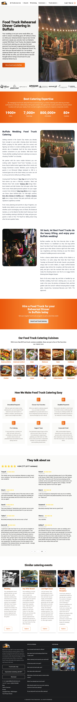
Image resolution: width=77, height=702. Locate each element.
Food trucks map (13, 666)
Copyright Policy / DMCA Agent (9, 691)
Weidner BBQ (24, 184)
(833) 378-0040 (14, 683)
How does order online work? (34, 671)
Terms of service (6, 687)
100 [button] (42, 551)
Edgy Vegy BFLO (22, 191)
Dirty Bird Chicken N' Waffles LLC (13, 196)
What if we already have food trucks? (36, 681)
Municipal (13, 677)
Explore (8, 628)
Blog (3, 685)
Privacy (4, 689)
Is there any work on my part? (34, 663)
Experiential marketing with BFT (13, 672)
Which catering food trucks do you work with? (38, 659)
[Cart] (74, 3)
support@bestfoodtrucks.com (13, 681)
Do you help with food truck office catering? (37, 691)
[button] (45, 551)
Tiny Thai (21, 179)
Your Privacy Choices (7, 693)
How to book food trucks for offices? (35, 649)
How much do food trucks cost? (34, 667)
